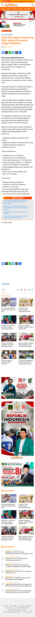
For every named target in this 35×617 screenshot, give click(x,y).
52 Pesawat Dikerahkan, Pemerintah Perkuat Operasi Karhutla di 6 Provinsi (26, 362)
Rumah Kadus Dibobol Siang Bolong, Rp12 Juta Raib (8, 309)
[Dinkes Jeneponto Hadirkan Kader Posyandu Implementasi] (8, 354)
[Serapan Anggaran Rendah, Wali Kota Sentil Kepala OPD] (26, 319)
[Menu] (2, 4)
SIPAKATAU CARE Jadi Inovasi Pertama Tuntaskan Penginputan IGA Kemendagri (18, 565)
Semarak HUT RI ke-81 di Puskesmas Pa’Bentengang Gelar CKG (16, 559)
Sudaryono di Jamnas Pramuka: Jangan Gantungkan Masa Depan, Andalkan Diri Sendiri (8, 327)
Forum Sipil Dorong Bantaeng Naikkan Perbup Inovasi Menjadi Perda (15, 217)
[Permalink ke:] (2, 47)
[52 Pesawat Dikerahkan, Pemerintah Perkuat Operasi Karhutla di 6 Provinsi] (26, 354)
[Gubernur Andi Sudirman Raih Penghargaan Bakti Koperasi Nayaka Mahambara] (26, 302)
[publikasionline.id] (11, 4)
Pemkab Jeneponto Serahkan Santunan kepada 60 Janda (7, 344)
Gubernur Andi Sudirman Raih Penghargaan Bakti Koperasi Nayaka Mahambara (24, 309)
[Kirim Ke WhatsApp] (32, 290)
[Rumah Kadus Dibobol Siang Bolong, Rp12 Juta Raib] (8, 302)
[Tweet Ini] (21, 290)
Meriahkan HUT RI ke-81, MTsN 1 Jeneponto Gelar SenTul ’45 (18, 572)
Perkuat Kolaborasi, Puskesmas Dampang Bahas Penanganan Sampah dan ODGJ (18, 591)
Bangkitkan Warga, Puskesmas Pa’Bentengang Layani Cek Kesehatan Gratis (19, 552)
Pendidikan (9, 35)
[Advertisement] (17, 243)
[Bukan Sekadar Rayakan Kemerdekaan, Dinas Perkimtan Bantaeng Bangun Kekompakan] (26, 337)
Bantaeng (5, 284)
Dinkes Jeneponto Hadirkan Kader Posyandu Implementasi (7, 362)
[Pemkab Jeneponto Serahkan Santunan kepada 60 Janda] (8, 337)
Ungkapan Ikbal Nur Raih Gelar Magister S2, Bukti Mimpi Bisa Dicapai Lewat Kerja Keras (18, 585)
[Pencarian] (33, 4)
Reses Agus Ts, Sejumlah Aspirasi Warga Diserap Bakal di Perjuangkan (17, 578)
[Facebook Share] (18, 290)
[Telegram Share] (28, 290)
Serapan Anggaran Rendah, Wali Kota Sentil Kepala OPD (26, 327)
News (3, 35)
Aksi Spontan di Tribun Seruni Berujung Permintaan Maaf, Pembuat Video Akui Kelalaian (16, 207)
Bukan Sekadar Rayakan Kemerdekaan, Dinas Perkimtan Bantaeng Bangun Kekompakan (16, 201)
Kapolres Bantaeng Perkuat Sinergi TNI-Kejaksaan (16, 212)
